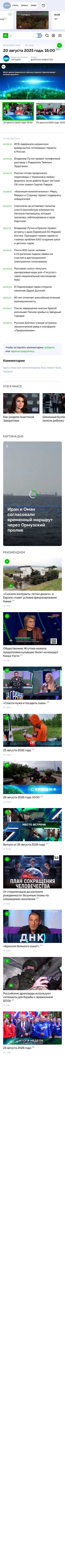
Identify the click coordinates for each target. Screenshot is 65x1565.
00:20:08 (7, 269)
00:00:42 (7, 144)
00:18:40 (7, 250)
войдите (49, 347)
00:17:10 (7, 228)
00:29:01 (7, 308)
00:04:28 (7, 159)
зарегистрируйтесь (22, 351)
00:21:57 (7, 298)
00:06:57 (7, 192)
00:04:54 (7, 173)
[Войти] (53, 35)
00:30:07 (7, 323)
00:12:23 (7, 206)
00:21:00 (7, 287)
